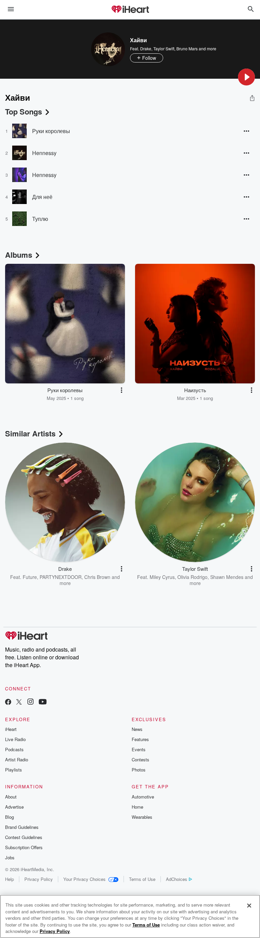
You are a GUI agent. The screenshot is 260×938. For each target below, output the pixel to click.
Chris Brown (97, 577)
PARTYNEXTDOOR (61, 577)
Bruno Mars (187, 48)
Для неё (42, 197)
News (137, 729)
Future (30, 577)
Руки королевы (51, 131)
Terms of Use (142, 879)
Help (9, 879)
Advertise (14, 807)
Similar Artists (30, 433)
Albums (18, 254)
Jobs (10, 857)
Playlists (13, 769)
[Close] (249, 905)
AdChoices (176, 879)
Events (139, 749)
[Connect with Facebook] (8, 702)
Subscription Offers (24, 847)
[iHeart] (130, 10)
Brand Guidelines (22, 827)
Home (137, 807)
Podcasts (14, 749)
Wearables (142, 817)
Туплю (40, 219)
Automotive (143, 796)
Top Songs (23, 111)
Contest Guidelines (23, 837)
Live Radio (15, 739)
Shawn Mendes (226, 577)
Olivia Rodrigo (192, 577)
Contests (140, 759)
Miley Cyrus (162, 577)
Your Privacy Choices (84, 879)
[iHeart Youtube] (43, 702)
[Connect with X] (19, 702)
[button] (246, 77)
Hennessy (44, 153)
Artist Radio (16, 759)
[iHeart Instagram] (30, 702)
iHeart (11, 729)
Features (140, 739)
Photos (139, 769)
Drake (145, 48)
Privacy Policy (38, 879)
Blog (9, 817)
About (11, 796)
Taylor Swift (163, 48)
